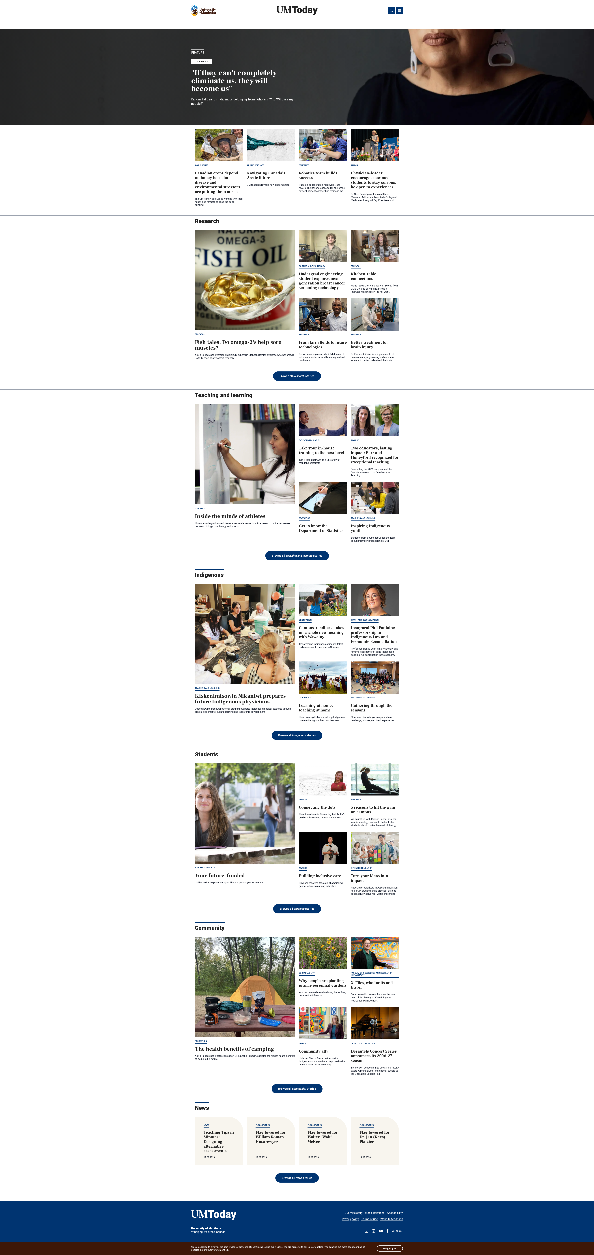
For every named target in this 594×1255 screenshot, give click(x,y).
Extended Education (309, 440)
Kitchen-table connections (363, 276)
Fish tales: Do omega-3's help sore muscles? (238, 345)
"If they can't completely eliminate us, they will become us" (234, 81)
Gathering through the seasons (371, 708)
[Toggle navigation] (399, 10)
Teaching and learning (363, 518)
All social (397, 1230)
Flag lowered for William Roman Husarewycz (271, 1137)
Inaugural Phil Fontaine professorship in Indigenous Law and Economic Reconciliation (374, 634)
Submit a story (354, 1212)
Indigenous (202, 61)
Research (200, 334)
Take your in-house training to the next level (321, 450)
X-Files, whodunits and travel (372, 985)
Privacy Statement (217, 1249)
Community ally (313, 1051)
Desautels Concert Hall (364, 1043)
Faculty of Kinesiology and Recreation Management (371, 974)
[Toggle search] (391, 10)
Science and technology (312, 266)
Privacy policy (350, 1219)
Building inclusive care (320, 876)
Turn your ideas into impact (369, 878)
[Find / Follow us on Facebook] (387, 1231)
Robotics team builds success (318, 175)
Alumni (354, 165)
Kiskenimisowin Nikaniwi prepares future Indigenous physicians (240, 698)
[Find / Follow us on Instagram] (373, 1231)
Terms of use (369, 1219)
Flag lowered (263, 1125)
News (206, 1125)
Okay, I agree (389, 1248)
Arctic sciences (255, 165)
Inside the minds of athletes (230, 516)
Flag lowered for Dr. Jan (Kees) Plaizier (374, 1137)
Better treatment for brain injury (369, 345)
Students (304, 165)
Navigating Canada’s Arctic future (266, 175)
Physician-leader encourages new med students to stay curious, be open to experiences (373, 180)
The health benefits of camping (234, 1049)
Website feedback (391, 1219)
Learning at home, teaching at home (316, 708)
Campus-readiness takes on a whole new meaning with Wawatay (321, 632)
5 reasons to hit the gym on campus (373, 810)
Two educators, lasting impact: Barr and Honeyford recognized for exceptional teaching (375, 455)
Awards (355, 440)
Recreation (201, 1041)
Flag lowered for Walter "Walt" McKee (323, 1137)
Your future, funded (220, 875)
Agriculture (201, 165)
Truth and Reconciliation (365, 620)
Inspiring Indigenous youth (370, 528)
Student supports (205, 867)
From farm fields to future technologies (323, 345)
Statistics (304, 518)
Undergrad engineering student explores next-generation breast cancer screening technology (322, 281)
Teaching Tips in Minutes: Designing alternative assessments (219, 1142)
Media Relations (375, 1212)
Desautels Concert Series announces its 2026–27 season (374, 1056)
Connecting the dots (317, 807)
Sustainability (307, 973)
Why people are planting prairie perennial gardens (322, 983)
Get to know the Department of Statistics (321, 528)
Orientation (305, 620)
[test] (366, 1231)
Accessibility (395, 1212)
